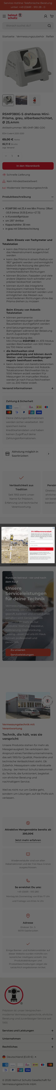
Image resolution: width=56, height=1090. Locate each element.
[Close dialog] (53, 528)
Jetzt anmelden (41, 549)
